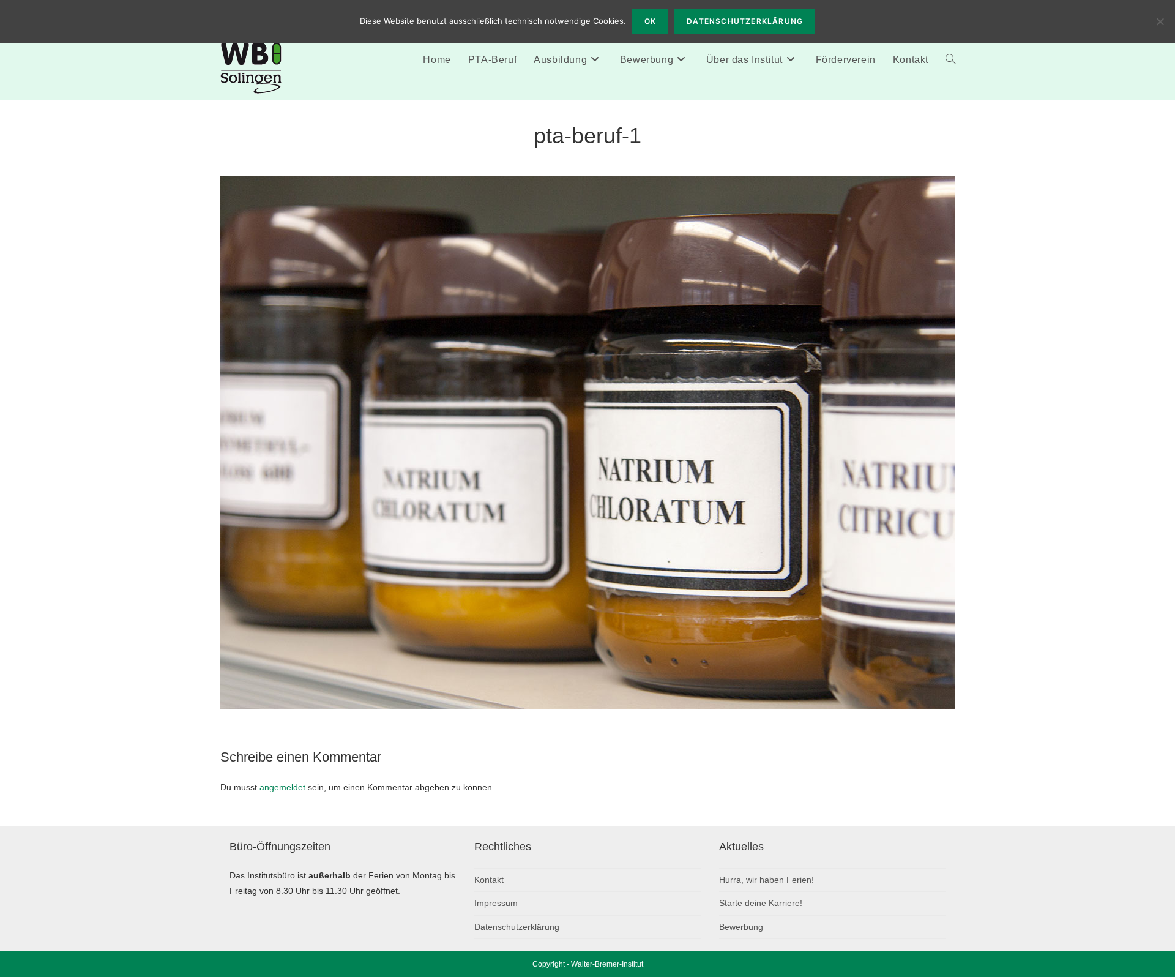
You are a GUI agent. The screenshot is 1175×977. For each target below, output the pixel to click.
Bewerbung (741, 927)
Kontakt (489, 880)
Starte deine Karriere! (760, 903)
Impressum (496, 903)
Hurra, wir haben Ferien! (766, 880)
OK (650, 21)
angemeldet (282, 787)
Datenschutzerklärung (516, 927)
